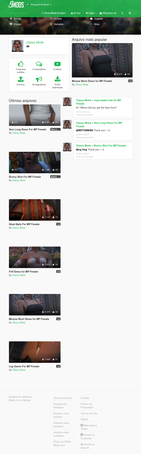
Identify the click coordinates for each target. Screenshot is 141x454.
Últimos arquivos (62, 398)
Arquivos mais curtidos (61, 415)
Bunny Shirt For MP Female (110, 145)
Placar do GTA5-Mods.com (62, 443)
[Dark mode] (122, 13)
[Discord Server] (28, 45)
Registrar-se (109, 13)
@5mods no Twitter (89, 427)
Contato (85, 398)
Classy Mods (35, 42)
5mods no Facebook (88, 436)
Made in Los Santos (19, 400)
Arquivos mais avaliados (61, 433)
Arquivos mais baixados (61, 424)
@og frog (81, 149)
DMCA (84, 419)
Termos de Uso (89, 413)
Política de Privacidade (87, 405)
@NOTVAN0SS (84, 130)
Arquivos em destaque (60, 405)
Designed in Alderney (20, 396)
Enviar (77, 13)
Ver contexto (84, 111)
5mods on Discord (88, 445)
